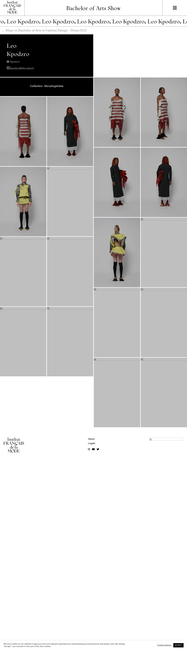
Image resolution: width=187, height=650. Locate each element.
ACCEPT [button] (178, 645)
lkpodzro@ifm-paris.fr (21, 68)
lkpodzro (15, 62)
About (91, 439)
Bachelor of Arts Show (93, 7)
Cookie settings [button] (164, 645)
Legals (91, 443)
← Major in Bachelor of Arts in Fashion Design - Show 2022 (44, 30)
